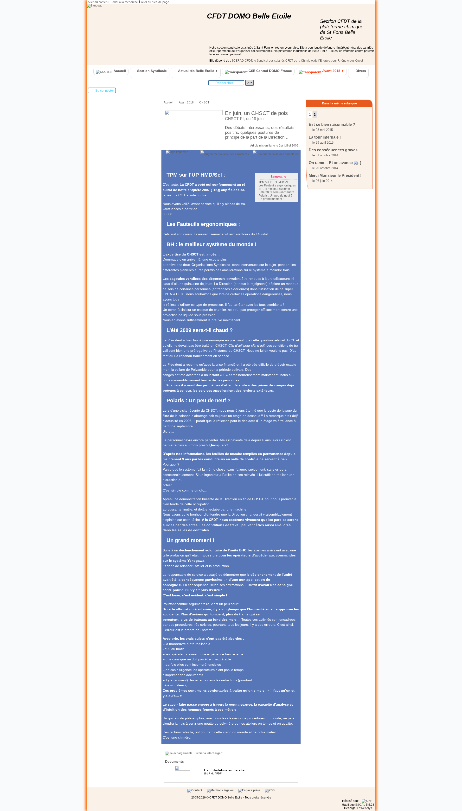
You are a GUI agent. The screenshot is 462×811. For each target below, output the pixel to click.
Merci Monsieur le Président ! (335, 175)
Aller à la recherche (125, 2)
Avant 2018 (332, 71)
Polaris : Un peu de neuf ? (275, 195)
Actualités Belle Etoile (197, 71)
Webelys (366, 808)
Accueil (119, 71)
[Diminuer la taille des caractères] (276, 154)
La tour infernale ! (325, 137)
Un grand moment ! (270, 199)
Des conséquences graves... (334, 150)
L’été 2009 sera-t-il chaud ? (276, 192)
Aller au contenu (98, 2)
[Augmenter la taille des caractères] (224, 154)
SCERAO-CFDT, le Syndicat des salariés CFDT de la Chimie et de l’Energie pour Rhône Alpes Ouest (297, 60)
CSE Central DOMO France (270, 71)
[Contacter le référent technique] (195, 790)
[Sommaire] (165, 175)
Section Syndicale (151, 71)
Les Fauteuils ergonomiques (277, 185)
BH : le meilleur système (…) (276, 189)
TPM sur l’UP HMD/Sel (273, 182)
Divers (360, 71)
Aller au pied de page (155, 2)
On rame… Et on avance (331, 163)
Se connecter (104, 90)
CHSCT (204, 102)
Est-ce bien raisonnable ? (332, 124)
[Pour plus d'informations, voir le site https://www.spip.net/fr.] (367, 801)
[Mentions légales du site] (220, 790)
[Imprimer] (177, 152)
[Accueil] (95, 5)
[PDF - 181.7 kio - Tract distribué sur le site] (183, 769)
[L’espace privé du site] (249, 790)
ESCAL (360, 804)
